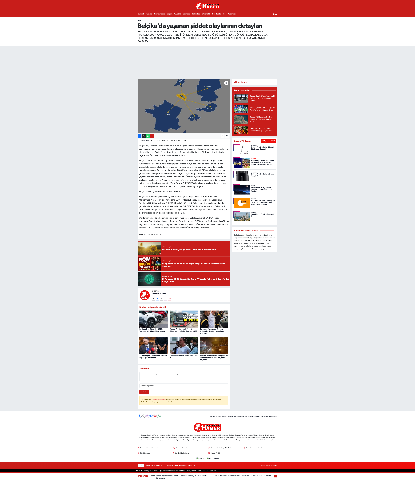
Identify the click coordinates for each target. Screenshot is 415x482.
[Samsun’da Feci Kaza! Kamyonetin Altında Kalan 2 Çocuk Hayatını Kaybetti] (214, 345)
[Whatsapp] (159, 416)
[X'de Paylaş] (144, 136)
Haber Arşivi (215, 453)
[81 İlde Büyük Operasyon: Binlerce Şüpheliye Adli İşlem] (153, 345)
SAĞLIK (177, 14)
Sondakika (216, 14)
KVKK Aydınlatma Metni (269, 416)
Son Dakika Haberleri (182, 453)
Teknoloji (196, 14)
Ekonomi (186, 14)
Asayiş (140, 20)
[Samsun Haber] (144, 295)
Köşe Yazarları (229, 14)
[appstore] (201, 459)
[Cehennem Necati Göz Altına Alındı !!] (184, 345)
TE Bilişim (274, 465)
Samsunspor (159, 14)
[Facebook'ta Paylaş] (139, 136)
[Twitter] (161, 298)
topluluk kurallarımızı (159, 399)
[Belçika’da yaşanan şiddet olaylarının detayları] (184, 106)
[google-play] (212, 459)
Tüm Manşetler (145, 453)
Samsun (149, 14)
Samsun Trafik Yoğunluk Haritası (222, 448)
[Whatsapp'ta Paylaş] (148, 136)
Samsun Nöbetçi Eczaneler (149, 448)
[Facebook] (157, 298)
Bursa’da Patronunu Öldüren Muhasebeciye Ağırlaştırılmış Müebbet (212, 331)
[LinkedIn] (151, 416)
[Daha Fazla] (152, 136)
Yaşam (169, 14)
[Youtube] (169, 298)
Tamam (213, 471)
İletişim (218, 416)
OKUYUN (205, 471)
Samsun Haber (144, 140)
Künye (212, 416)
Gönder (144, 392)
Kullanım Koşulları (254, 416)
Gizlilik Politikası (227, 416)
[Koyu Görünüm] (274, 14)
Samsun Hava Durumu (183, 448)
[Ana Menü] (276, 14)
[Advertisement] (207, 62)
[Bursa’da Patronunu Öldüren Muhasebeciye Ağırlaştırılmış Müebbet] (214, 319)
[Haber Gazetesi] (207, 6)
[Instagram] (165, 298)
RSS (141, 465)
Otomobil (206, 14)
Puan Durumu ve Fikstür (254, 448)
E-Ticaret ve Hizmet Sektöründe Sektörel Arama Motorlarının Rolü (244, 476)
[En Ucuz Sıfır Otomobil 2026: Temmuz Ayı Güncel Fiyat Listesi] (153, 319)
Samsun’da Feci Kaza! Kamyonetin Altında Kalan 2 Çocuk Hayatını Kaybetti (214, 358)
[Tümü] (275, 82)
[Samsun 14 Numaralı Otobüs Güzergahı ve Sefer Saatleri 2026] (184, 319)
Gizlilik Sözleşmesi (240, 416)
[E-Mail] (153, 298)
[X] (143, 416)
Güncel (141, 14)
